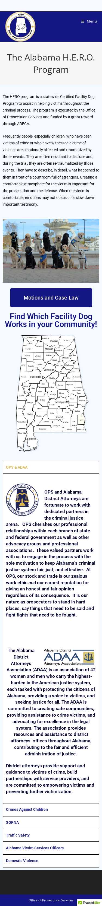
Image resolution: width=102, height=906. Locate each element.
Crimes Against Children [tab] (27, 809)
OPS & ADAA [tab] (16, 467)
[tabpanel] (51, 638)
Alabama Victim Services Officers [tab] (35, 848)
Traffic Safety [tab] (18, 835)
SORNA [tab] (12, 822)
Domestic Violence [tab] (22, 861)
